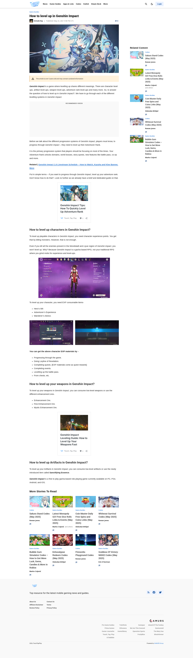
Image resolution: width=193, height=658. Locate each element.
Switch (86, 4)
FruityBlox (141, 634)
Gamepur (141, 625)
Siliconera (123, 628)
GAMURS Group (159, 643)
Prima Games (109, 628)
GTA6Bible (110, 637)
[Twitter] (161, 592)
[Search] (146, 4)
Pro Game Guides (108, 625)
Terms (49, 605)
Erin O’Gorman (104, 562)
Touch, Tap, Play (108, 634)
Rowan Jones (34, 520)
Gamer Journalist (108, 631)
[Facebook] (154, 592)
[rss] (148, 592)
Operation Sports (139, 631)
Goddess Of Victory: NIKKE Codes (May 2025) (108, 555)
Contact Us (50, 602)
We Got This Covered (137, 628)
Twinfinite (123, 625)
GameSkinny (122, 631)
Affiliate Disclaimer (36, 605)
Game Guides (55, 4)
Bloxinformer (159, 634)
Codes (78, 4)
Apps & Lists (68, 4)
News (45, 4)
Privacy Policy (52, 608)
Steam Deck (96, 4)
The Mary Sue (159, 631)
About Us (32, 602)
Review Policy (34, 608)
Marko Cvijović (58, 527)
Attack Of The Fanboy (156, 625)
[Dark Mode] (152, 4)
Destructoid (159, 628)
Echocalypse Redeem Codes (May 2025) (60, 555)
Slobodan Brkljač (82, 527)
